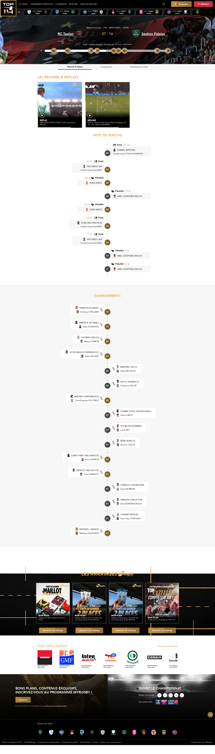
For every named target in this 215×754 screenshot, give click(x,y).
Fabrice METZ (126, 415)
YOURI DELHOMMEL (131, 426)
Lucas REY (125, 430)
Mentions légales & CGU (12, 742)
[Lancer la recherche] (164, 4)
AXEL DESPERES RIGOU (129, 196)
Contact (95, 742)
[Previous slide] (204, 12)
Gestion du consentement (110, 742)
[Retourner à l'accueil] (8, 8)
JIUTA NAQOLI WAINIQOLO (84, 352)
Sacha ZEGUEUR (127, 371)
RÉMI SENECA (127, 440)
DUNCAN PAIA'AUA (91, 222)
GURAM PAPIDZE (129, 514)
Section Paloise (153, 33)
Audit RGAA (85, 742)
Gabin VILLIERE (92, 356)
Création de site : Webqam (202, 742)
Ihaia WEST (97, 170)
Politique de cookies (70, 742)
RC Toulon (65, 33)
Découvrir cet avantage (53, 630)
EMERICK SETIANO (89, 322)
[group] (37, 12)
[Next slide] (211, 12)
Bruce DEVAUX (92, 459)
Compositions (106, 66)
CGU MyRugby (30, 742)
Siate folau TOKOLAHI (130, 518)
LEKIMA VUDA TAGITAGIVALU (135, 411)
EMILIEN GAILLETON (131, 499)
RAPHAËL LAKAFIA (89, 529)
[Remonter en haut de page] (210, 714)
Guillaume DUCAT (128, 385)
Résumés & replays (75, 66)
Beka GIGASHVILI (91, 326)
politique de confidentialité (55, 705)
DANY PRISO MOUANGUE (85, 455)
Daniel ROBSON (127, 489)
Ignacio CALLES (127, 444)
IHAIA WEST (96, 183)
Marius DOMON (91, 341)
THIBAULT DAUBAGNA (132, 485)
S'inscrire (23, 699)
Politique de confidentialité (49, 742)
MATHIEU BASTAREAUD (86, 396)
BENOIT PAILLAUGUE (87, 470)
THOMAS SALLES (90, 337)
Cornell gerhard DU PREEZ (87, 400)
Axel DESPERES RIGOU (131, 503)
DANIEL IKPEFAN (126, 150)
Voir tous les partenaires (167, 646)
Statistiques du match (139, 66)
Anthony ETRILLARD (89, 312)
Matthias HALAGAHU (89, 533)
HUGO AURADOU (129, 381)
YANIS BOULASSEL (89, 308)
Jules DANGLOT (91, 474)
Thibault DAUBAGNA (134, 153)
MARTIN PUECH (128, 367)
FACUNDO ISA (94, 166)
